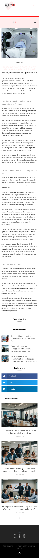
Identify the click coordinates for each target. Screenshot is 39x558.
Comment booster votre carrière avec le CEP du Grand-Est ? (23, 338)
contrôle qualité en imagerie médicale (19, 244)
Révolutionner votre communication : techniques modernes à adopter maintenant (23, 358)
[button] (36, 6)
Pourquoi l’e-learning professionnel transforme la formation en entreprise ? (21, 348)
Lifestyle (19, 62)
